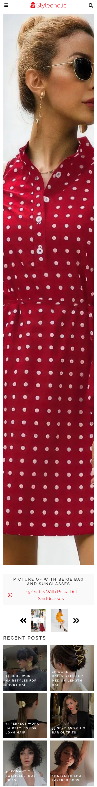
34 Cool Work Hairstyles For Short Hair (21, 680)
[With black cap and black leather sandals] (59, 620)
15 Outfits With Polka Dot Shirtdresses (51, 595)
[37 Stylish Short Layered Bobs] (72, 763)
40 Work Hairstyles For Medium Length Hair (67, 678)
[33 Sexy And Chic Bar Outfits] (72, 715)
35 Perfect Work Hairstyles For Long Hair (22, 728)
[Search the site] (91, 6)
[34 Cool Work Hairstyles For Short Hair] (25, 668)
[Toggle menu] (6, 5)
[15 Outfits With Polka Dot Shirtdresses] (38, 620)
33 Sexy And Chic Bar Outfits (68, 730)
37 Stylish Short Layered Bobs (69, 778)
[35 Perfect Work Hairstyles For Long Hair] (25, 715)
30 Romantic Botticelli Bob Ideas (20, 776)
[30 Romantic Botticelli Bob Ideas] (25, 763)
